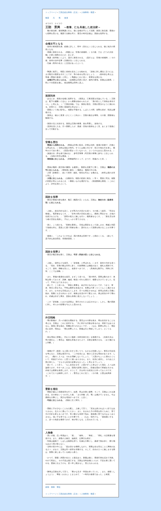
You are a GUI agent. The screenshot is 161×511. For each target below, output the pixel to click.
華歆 (58, 487)
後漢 (66, 18)
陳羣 (53, 487)
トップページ (51, 12)
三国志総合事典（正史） (69, 12)
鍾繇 (47, 487)
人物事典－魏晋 (87, 12)
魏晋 (47, 18)
